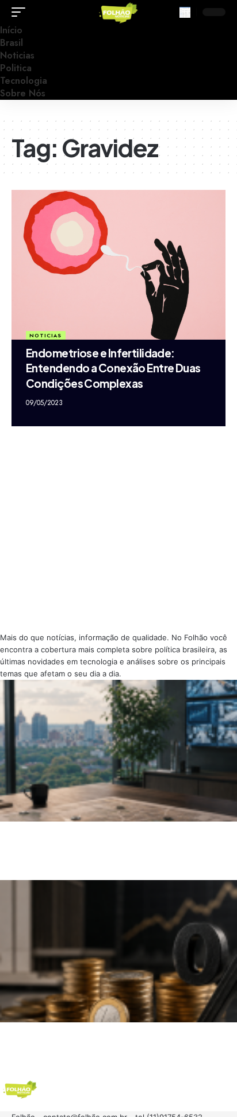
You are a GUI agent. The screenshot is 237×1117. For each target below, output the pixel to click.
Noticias (45, 335)
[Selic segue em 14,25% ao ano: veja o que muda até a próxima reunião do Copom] (118, 951)
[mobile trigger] (21, 12)
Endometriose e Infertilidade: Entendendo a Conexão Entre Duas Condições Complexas (113, 368)
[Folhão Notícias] (118, 12)
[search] (185, 12)
